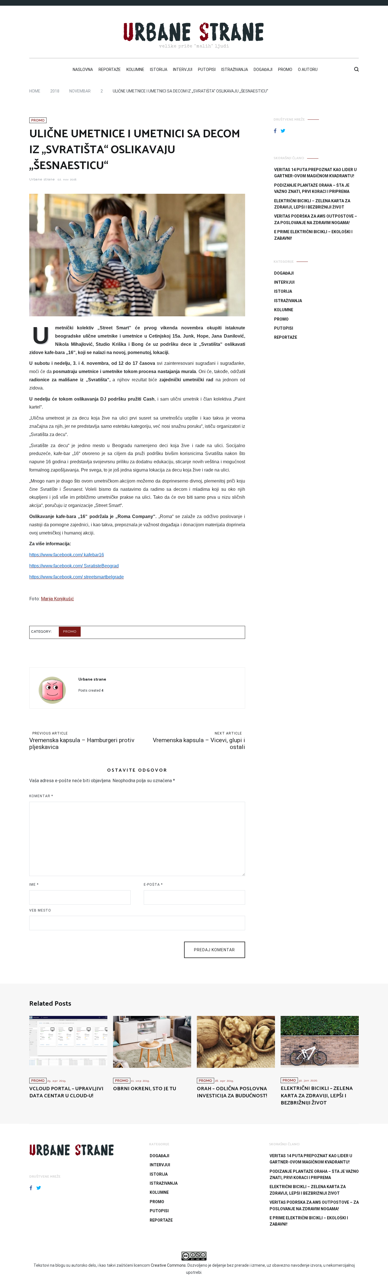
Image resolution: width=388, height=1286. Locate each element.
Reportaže (285, 337)
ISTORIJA (158, 69)
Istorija (283, 291)
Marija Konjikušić (57, 598)
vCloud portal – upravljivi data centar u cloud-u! (66, 1092)
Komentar (41, 796)
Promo (38, 120)
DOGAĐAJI (263, 69)
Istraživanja (288, 300)
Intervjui (284, 282)
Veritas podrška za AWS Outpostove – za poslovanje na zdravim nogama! (315, 219)
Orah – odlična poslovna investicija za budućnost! (232, 1092)
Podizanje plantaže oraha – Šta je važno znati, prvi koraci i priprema (311, 188)
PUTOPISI (207, 69)
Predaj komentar (214, 950)
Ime (34, 885)
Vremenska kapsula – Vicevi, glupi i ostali (199, 740)
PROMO (285, 69)
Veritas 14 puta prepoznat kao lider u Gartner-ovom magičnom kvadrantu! (315, 172)
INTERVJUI (182, 69)
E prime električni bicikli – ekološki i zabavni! (313, 235)
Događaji (284, 273)
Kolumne (283, 310)
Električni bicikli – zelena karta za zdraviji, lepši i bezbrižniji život (312, 204)
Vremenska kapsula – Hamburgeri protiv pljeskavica (81, 740)
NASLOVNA (83, 69)
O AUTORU (308, 69)
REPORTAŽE (110, 69)
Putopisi (283, 328)
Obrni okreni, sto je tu (144, 1089)
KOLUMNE (135, 69)
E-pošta (153, 885)
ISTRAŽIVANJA (234, 69)
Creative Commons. (169, 1265)
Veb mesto (40, 910)
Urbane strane (42, 179)
